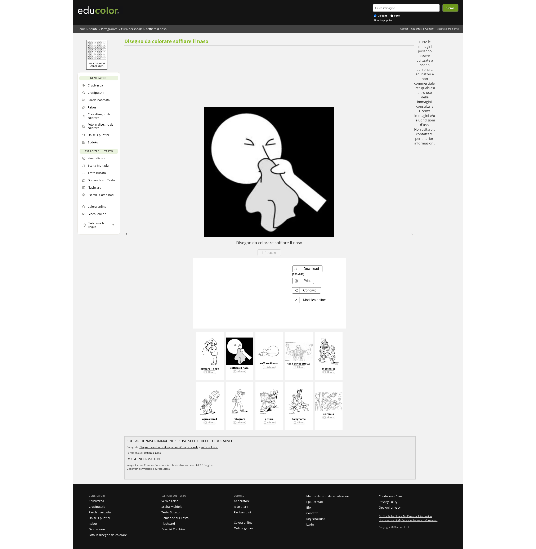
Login (310, 524)
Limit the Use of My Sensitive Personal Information (408, 520)
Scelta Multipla (171, 507)
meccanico (328, 368)
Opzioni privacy (390, 507)
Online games (243, 528)
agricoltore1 (209, 419)
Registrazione (315, 519)
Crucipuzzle (97, 507)
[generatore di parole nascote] (97, 68)
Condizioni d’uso (390, 496)
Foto (397, 15)
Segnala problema (448, 28)
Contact (429, 28)
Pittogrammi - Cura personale (122, 29)
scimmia (328, 414)
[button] (310, 300)
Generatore (242, 501)
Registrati (416, 28)
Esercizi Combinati (174, 529)
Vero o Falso (169, 501)
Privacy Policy (388, 502)
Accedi (404, 28)
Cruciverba (96, 501)
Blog (309, 507)
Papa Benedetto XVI (299, 363)
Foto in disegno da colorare (108, 535)
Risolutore (241, 507)
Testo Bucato (170, 512)
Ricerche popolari (383, 20)
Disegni (382, 15)
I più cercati (314, 502)
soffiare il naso (156, 29)
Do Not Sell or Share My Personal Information (405, 516)
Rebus (93, 524)
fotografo (239, 419)
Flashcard (168, 524)
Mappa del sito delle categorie (327, 496)
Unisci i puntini (99, 518)
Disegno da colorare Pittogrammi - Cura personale (168, 447)
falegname (299, 419)
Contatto (312, 513)
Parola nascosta (100, 512)
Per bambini (242, 512)
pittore (269, 419)
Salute (93, 29)
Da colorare (97, 529)
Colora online (243, 523)
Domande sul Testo (174, 518)
